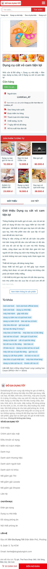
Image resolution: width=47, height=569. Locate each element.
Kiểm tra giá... (10, 87)
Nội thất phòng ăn (9, 525)
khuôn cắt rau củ (31, 363)
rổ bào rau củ (8, 348)
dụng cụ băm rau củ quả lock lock (17, 317)
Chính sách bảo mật (10, 433)
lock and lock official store (27, 306)
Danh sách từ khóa (9, 469)
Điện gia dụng (7, 507)
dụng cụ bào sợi (10, 340)
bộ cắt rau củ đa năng (12, 344)
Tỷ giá (16, 559)
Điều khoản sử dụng (10, 439)
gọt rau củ (33, 352)
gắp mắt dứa (22, 313)
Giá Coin (11, 562)
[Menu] (43, 3)
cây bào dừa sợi (10, 325)
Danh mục (5, 451)
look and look (8, 310)
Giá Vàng (41, 559)
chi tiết (35, 201)
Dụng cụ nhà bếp (16, 15)
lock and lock (8, 306)
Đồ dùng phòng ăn (9, 519)
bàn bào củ (28, 344)
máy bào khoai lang (34, 359)
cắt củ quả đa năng (27, 340)
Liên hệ (4, 494)
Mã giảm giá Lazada (10, 482)
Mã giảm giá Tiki (8, 476)
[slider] (7, 58)
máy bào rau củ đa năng (33, 333)
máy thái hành (9, 313)
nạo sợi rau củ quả (10, 336)
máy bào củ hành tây (12, 333)
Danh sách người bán (11, 463)
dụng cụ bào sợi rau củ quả (28, 348)
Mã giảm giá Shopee (10, 488)
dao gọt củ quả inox (29, 336)
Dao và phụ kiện (30, 15)
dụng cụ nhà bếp (24, 310)
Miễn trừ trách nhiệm (10, 445)
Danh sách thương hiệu (11, 457)
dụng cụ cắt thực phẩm (13, 355)
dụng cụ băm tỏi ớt (11, 321)
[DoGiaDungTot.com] (15, 3)
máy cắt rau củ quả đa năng (15, 352)
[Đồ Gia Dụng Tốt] (13, 385)
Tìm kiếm (38, 9)
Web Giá (3, 562)
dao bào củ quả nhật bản (13, 359)
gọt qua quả (24, 325)
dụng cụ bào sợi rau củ (12, 363)
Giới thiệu (12, 201)
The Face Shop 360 (28, 559)
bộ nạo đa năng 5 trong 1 (13, 329)
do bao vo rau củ (32, 355)
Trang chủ (4, 15)
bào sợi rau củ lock (29, 321)
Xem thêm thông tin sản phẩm (23, 292)
